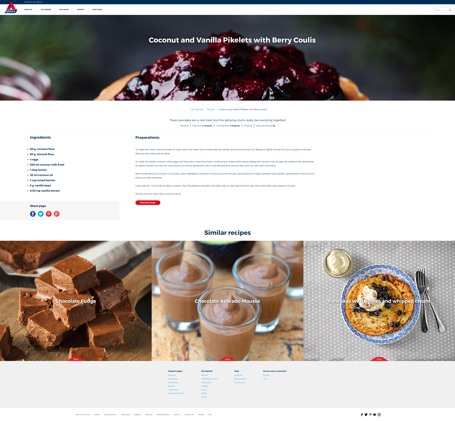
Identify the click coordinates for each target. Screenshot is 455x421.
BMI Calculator (240, 379)
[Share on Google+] (56, 214)
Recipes (211, 109)
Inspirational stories (176, 393)
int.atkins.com (189, 414)
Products (28, 9)
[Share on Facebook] (33, 214)
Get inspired (46, 9)
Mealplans (238, 375)
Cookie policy (125, 414)
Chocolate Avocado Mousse (227, 301)
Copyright (137, 414)
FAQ (265, 379)
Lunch (203, 390)
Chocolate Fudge (76, 301)
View (75, 359)
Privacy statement (110, 414)
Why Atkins (64, 9)
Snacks (204, 393)
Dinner (204, 397)
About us (177, 414)
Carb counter (239, 382)
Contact (266, 375)
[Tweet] (41, 214)
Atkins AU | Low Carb (83, 414)
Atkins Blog (173, 390)
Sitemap (201, 414)
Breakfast (205, 386)
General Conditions (163, 414)
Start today (97, 9)
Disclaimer (148, 414)
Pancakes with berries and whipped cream (379, 301)
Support (80, 9)
